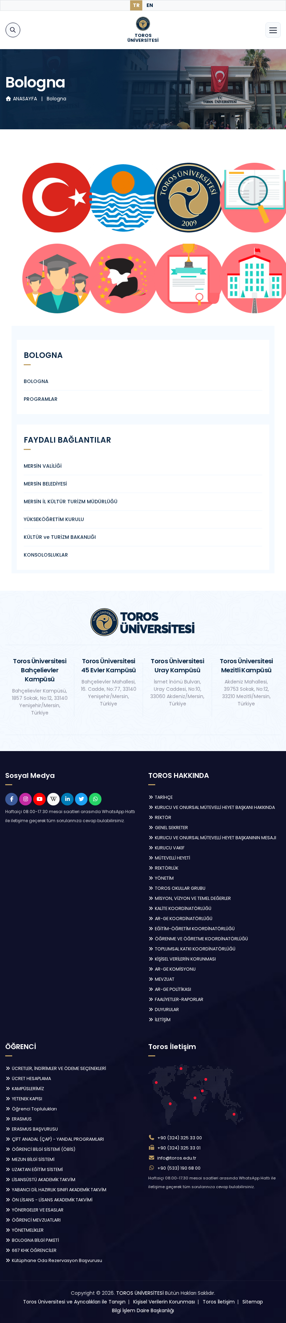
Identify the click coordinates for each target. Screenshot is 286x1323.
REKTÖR (162, 817)
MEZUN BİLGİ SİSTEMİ (32, 1159)
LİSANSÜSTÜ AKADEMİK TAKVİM (43, 1180)
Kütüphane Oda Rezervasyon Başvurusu (56, 1260)
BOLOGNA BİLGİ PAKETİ (35, 1240)
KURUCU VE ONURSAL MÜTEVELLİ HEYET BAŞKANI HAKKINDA (214, 807)
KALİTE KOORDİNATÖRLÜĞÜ (182, 908)
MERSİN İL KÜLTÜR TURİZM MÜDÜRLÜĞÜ (71, 501)
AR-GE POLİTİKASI (172, 989)
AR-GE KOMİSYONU (175, 969)
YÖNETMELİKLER (27, 1230)
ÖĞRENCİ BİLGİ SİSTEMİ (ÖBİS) (43, 1149)
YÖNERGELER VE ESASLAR (37, 1210)
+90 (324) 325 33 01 (179, 1148)
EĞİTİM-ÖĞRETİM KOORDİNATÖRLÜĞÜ (194, 929)
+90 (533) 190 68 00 (179, 1168)
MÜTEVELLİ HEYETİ (172, 858)
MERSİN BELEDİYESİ (45, 483)
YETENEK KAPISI (26, 1099)
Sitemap (252, 1301)
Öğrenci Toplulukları (34, 1109)
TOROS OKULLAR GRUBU (179, 888)
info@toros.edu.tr (176, 1158)
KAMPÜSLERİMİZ (27, 1089)
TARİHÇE (163, 797)
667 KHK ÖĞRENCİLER (34, 1250)
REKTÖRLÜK (166, 868)
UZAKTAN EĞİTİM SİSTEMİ (37, 1169)
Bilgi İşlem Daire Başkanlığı (143, 1310)
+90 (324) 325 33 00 (179, 1138)
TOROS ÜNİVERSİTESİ (140, 1293)
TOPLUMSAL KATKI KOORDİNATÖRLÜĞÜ (194, 949)
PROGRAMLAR (41, 399)
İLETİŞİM (162, 1020)
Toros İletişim (219, 1301)
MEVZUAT (164, 979)
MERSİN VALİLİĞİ (43, 465)
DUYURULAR (166, 1009)
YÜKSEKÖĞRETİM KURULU (54, 519)
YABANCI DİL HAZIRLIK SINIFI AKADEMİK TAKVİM (58, 1190)
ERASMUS (21, 1119)
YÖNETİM (164, 878)
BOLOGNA (36, 381)
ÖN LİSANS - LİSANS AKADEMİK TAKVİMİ (51, 1200)
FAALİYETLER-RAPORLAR (178, 999)
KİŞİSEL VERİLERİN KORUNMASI (185, 959)
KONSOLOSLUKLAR (46, 554)
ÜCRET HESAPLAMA (31, 1078)
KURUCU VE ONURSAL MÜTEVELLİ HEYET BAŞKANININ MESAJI (215, 838)
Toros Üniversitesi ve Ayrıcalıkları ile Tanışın (74, 1301)
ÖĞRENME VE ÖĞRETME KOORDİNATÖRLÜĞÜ (201, 939)
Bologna (56, 98)
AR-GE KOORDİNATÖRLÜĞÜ (183, 918)
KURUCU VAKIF (169, 848)
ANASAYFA (25, 98)
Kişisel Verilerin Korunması (164, 1301)
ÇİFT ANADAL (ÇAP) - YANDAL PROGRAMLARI (57, 1139)
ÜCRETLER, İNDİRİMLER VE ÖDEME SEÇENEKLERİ (58, 1068)
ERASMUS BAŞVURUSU (34, 1129)
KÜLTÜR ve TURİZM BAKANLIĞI (60, 537)
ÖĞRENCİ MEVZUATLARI (36, 1220)
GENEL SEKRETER (171, 828)
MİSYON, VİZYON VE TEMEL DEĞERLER (192, 898)
